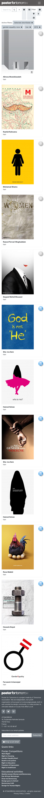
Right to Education (8, 763)
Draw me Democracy (9, 779)
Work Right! (6, 754)
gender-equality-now (11, 27)
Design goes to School (10, 781)
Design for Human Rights (11, 785)
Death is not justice (9, 760)
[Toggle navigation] (39, 3)
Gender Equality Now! (10, 758)
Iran (27, 27)
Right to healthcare (9, 767)
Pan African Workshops (10, 776)
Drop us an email (12, 742)
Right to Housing (8, 756)
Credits (27, 793)
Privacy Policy (19, 793)
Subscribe (37, 735)
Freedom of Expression (10, 765)
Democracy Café (8, 783)
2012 (36, 27)
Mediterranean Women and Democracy (16, 774)
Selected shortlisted (22, 23)
